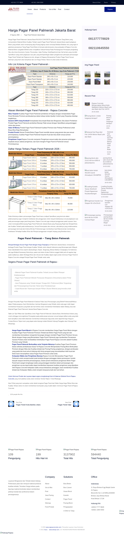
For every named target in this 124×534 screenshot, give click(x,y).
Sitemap (48, 503)
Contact (66, 9)
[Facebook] (69, 394)
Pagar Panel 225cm (29, 181)
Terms (106, 2)
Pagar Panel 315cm (29, 188)
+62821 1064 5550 (97, 510)
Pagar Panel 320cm (29, 169)
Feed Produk (49, 507)
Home (30, 9)
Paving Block (68, 503)
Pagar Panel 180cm (29, 177)
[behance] (78, 394)
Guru (45, 529)
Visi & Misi (52, 9)
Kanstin (66, 495)
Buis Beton (67, 483)
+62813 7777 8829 (97, 507)
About (36, 9)
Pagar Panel (67, 499)
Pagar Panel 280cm (29, 166)
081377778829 (98, 38)
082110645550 (98, 48)
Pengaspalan (68, 507)
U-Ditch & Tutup (68, 511)
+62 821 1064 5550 (37, 2)
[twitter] (72, 394)
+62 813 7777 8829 (16, 2)
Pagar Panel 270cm (29, 184)
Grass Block (67, 491)
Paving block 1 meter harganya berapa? (109, 119)
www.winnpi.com (54, 529)
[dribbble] (75, 394)
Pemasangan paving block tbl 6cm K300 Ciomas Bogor (108, 219)
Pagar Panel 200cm (29, 160)
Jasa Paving (49, 495)
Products (43, 9)
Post (60, 9)
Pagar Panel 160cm (29, 157)
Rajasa (110, 9)
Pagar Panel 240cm (29, 163)
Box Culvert (67, 487)
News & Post (96, 2)
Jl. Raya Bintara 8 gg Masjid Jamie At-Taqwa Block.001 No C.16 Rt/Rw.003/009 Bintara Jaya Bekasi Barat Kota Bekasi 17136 (103, 493)
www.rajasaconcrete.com (53, 527)
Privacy (113, 2)
